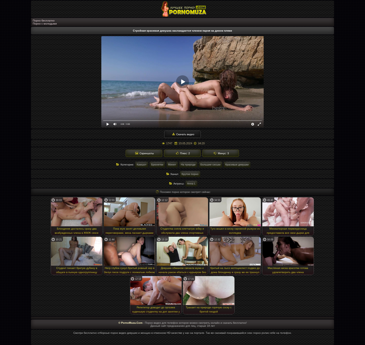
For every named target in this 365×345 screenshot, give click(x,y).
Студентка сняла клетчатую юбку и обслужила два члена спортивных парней (182, 231)
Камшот (141, 164)
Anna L (191, 183)
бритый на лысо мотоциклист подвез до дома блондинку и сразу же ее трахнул (235, 270)
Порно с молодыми (45, 23)
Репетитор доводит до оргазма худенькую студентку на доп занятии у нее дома (156, 310)
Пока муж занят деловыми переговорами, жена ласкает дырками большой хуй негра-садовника (129, 231)
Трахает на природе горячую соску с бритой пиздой (209, 309)
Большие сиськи (210, 164)
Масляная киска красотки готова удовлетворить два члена (288, 270)
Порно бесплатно (44, 20)
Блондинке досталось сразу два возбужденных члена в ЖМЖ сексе (76, 230)
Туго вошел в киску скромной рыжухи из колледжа (235, 230)
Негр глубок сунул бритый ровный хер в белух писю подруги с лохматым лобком (129, 270)
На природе (188, 164)
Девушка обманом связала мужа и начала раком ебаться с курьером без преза (182, 270)
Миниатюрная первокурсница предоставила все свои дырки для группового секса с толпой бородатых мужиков (288, 231)
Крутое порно (190, 174)
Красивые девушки (237, 164)
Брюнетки (157, 164)
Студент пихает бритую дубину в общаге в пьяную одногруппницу (76, 270)
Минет (172, 164)
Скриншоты (146, 153)
